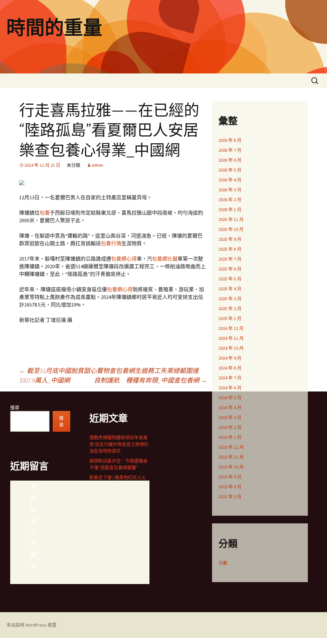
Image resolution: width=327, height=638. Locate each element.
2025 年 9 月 (229, 239)
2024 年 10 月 (231, 348)
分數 (222, 563)
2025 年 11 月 (231, 219)
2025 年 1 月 (229, 318)
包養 (45, 212)
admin (97, 165)
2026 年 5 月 (229, 170)
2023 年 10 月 (231, 467)
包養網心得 (124, 258)
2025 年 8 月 (229, 249)
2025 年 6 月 (229, 269)
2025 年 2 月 (229, 308)
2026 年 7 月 (229, 150)
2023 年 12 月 (231, 447)
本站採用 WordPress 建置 (31, 625)
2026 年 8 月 (229, 140)
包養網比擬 (165, 258)
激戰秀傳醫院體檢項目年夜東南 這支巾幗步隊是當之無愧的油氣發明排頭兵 (118, 444)
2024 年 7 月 (229, 378)
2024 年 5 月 (229, 397)
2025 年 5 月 (229, 279)
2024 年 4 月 (229, 407)
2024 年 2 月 (229, 427)
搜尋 (14, 407)
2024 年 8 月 (229, 368)
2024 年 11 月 (231, 338)
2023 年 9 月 (229, 477)
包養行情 (111, 243)
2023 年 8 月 (229, 487)
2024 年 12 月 (231, 328)
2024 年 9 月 (229, 358)
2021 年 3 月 (229, 496)
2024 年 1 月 (229, 437)
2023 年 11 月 (231, 457)
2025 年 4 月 (229, 289)
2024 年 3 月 (229, 417)
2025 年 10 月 (231, 229)
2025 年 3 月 (229, 298)
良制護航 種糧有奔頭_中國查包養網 (150, 380)
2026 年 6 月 (229, 160)
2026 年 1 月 (229, 209)
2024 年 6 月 (229, 388)
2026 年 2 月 (229, 199)
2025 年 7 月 (229, 259)
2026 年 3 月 (229, 190)
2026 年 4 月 (229, 180)
